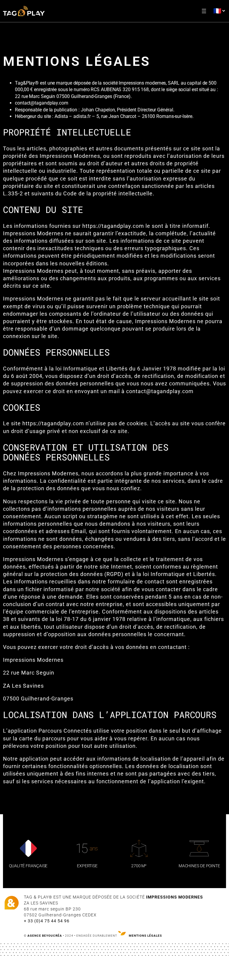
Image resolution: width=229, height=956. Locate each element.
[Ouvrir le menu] (204, 11)
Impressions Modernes (174, 897)
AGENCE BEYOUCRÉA (44, 935)
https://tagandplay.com (113, 226)
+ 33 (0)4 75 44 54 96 (46, 920)
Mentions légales (145, 935)
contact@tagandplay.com (160, 391)
